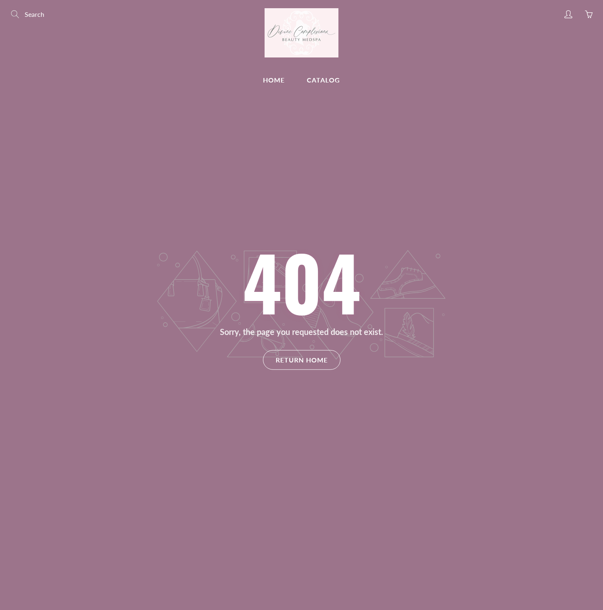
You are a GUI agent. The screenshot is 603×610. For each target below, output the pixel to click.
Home (274, 80)
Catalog (323, 80)
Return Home (302, 359)
